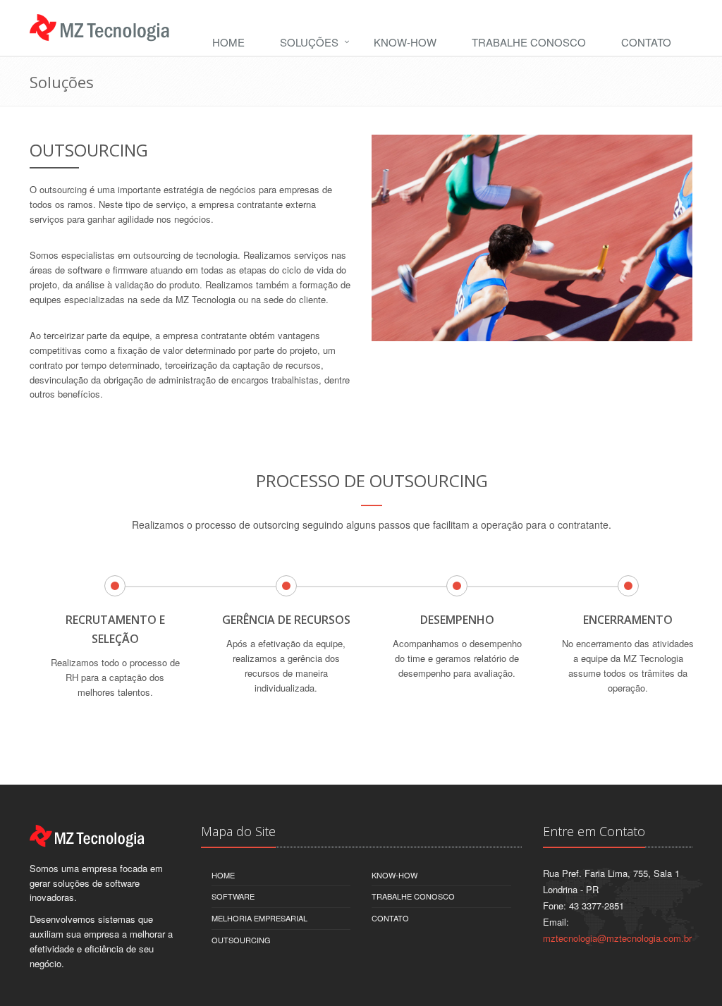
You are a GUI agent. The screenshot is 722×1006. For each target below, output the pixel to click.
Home (228, 42)
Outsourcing (241, 939)
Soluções (309, 42)
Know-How (405, 42)
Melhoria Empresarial (259, 918)
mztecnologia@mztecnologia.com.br (617, 938)
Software (233, 896)
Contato (646, 42)
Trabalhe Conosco (529, 42)
